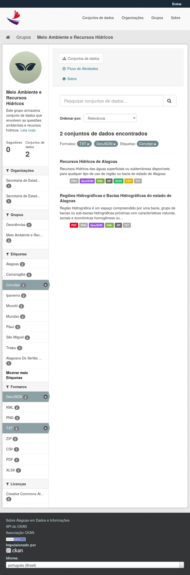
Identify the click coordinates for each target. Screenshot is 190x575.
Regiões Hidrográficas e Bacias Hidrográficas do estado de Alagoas (115, 198)
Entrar (177, 3)
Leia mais (28, 130)
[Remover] (88, 144)
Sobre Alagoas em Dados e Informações (38, 520)
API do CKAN (16, 526)
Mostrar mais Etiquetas (17, 375)
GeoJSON (87, 181)
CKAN (14, 550)
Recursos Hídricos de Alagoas (88, 161)
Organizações (132, 17)
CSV (128, 181)
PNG (74, 181)
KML (100, 181)
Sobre (175, 17)
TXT (138, 181)
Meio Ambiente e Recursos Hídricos (75, 37)
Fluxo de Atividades (82, 68)
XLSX (118, 181)
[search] (169, 100)
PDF (73, 225)
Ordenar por (70, 118)
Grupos (157, 17)
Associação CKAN (20, 532)
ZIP (109, 181)
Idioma (11, 557)
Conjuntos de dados (98, 17)
